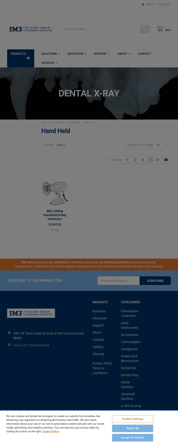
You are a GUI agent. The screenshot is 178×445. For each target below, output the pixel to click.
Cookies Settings (132, 418)
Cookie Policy (50, 431)
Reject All (133, 428)
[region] (89, 428)
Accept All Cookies (132, 437)
